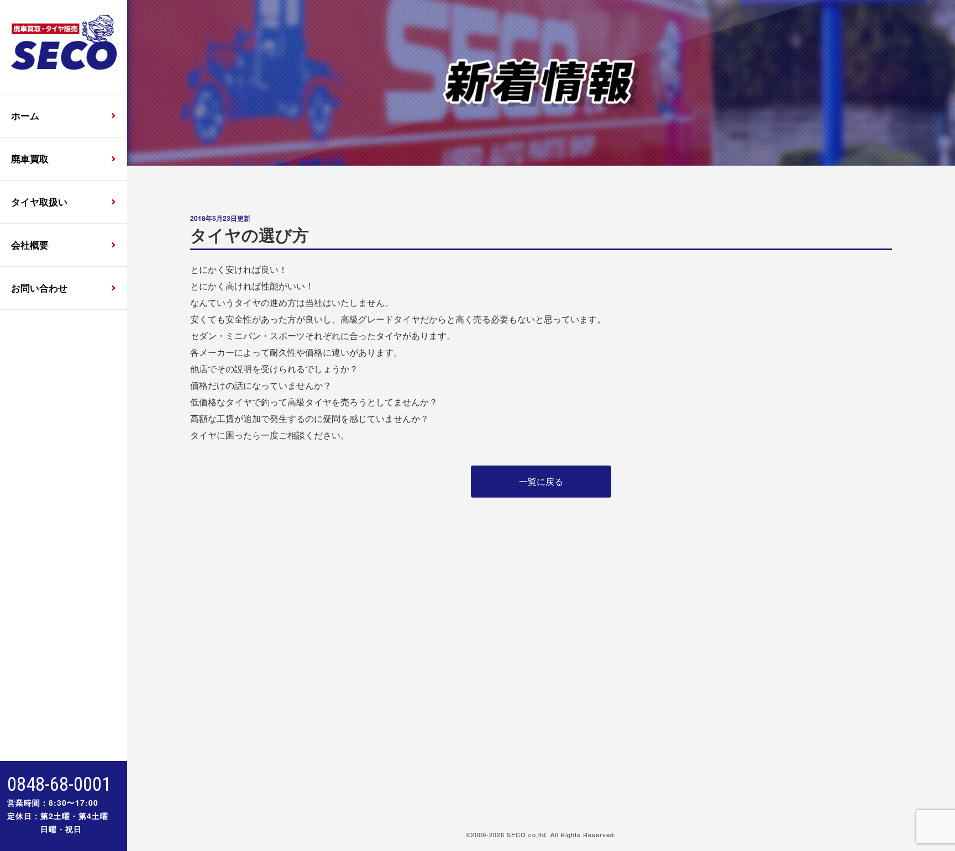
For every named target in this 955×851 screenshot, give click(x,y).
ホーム (25, 115)
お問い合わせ (39, 287)
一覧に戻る (541, 481)
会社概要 (30, 244)
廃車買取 (30, 158)
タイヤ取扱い (39, 201)
